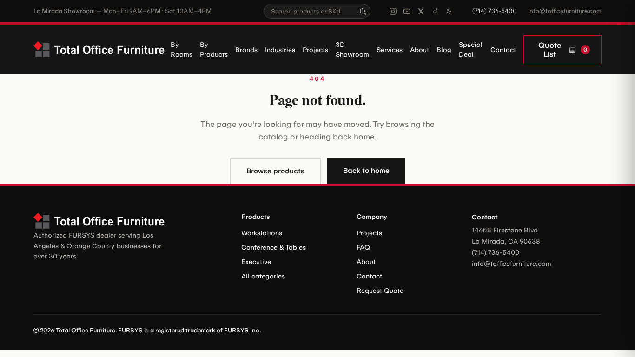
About (419, 50)
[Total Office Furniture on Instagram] (393, 11)
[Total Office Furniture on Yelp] (449, 11)
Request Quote (380, 291)
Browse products (275, 171)
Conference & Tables (273, 247)
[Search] (363, 11)
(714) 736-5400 (494, 10)
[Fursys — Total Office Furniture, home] (102, 49)
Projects (315, 50)
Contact (503, 50)
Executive (256, 262)
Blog (444, 50)
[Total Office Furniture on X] (421, 11)
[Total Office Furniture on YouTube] (407, 11)
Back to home (366, 170)
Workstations (261, 233)
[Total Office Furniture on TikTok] (435, 11)
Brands (246, 50)
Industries (280, 50)
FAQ (363, 247)
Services (390, 50)
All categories (263, 276)
